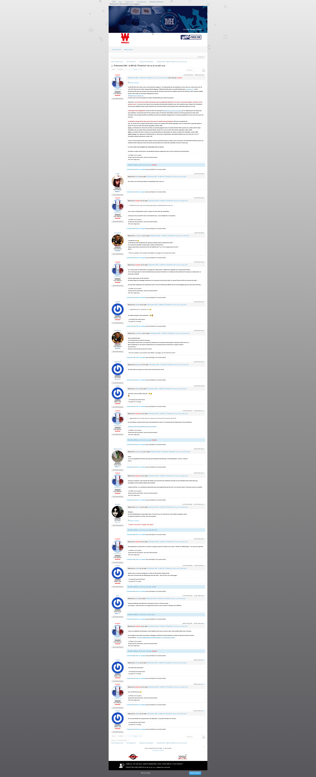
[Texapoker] (133, 757)
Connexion (130, 169)
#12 (204, 473)
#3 (204, 197)
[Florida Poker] (182, 757)
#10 (204, 410)
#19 (204, 684)
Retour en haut (195, 773)
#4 (204, 232)
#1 (204, 75)
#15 (204, 565)
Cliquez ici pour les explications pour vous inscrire (142, 426)
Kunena (162, 750)
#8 (204, 361)
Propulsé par (156, 750)
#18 (204, 660)
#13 (204, 504)
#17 (204, 623)
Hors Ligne (117, 92)
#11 (204, 449)
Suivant (135, 69)
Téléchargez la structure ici (135, 95)
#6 (204, 301)
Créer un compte (140, 169)
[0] (133, 82)
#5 (204, 262)
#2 (204, 173)
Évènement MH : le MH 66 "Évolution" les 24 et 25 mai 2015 (147, 78)
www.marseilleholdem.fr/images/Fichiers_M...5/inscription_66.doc (156, 637)
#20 (204, 710)
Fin (140, 69)
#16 (204, 595)
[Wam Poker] (190, 37)
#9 (204, 386)
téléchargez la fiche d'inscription (172, 110)
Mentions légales (145, 773)
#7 (204, 330)
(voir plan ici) (189, 89)
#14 (204, 538)
